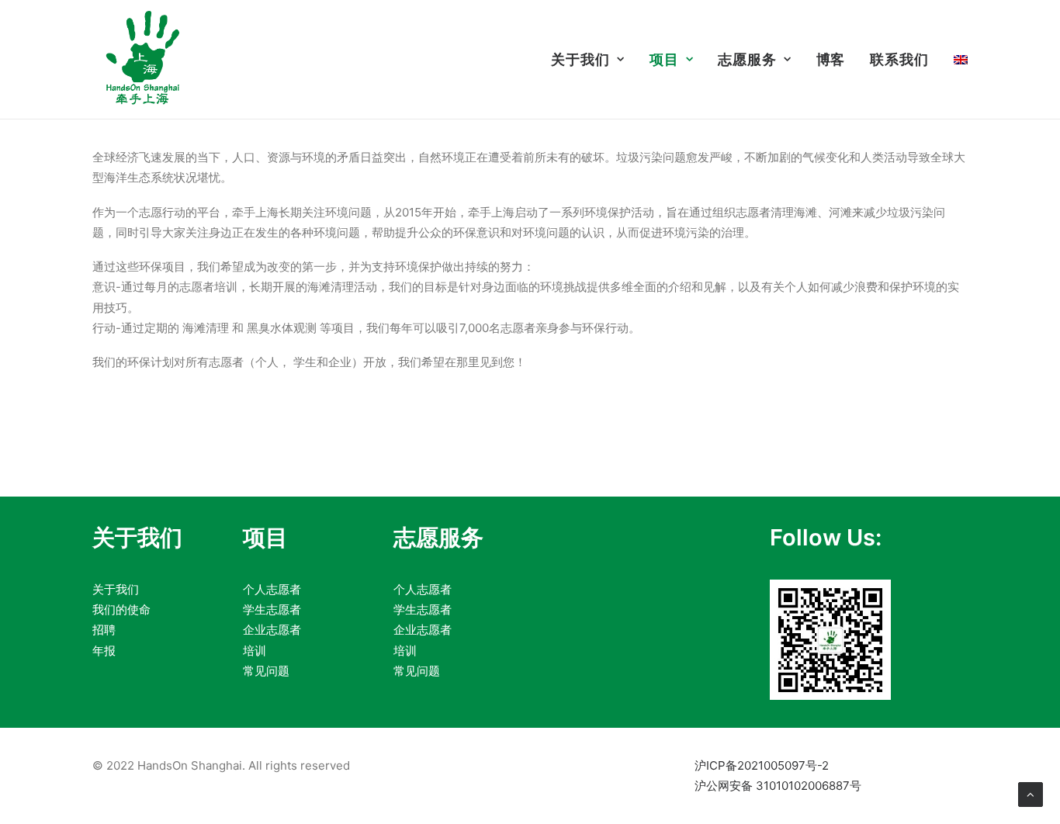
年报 (104, 650)
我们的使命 (121, 609)
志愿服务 (747, 59)
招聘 (104, 629)
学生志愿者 (272, 609)
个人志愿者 (272, 589)
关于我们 (580, 59)
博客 (831, 59)
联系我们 (899, 59)
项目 (664, 59)
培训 (254, 650)
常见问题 (266, 670)
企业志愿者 (272, 629)
